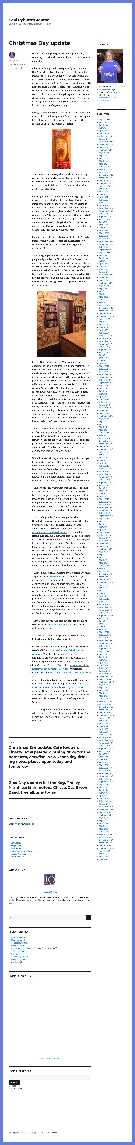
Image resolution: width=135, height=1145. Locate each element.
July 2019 (103, 355)
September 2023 (106, 216)
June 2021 (103, 291)
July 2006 (103, 787)
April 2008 (103, 729)
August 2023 (104, 219)
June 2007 (103, 757)
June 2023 (103, 225)
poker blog (29, 824)
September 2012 (106, 582)
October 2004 (105, 845)
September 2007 (106, 748)
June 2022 (103, 258)
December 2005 (106, 807)
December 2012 (105, 574)
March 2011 (104, 632)
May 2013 (103, 560)
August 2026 (104, 119)
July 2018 (103, 388)
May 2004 (103, 859)
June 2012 (103, 591)
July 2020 (103, 322)
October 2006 (105, 779)
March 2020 (104, 333)
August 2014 (104, 518)
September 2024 (106, 183)
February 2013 (105, 568)
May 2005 (103, 826)
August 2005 (104, 818)
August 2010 (104, 651)
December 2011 (105, 607)
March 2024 (104, 200)
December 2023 (106, 208)
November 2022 (106, 244)
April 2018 (103, 397)
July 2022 (103, 255)
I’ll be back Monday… (20, 951)
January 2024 (105, 205)
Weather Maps (55, 1058)
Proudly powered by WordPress (43, 1132)
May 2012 (103, 593)
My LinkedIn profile (107, 98)
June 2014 (103, 524)
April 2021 (103, 297)
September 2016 (106, 449)
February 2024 (105, 203)
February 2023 (105, 236)
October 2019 (104, 347)
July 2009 (103, 687)
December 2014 (105, 507)
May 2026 (103, 128)
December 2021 (106, 275)
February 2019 (105, 369)
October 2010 (104, 646)
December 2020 (106, 308)
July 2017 (102, 422)
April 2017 (103, 430)
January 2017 (104, 438)
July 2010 (103, 654)
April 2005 (103, 829)
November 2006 (106, 776)
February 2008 (105, 735)
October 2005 (105, 812)
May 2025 (103, 161)
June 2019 (103, 358)
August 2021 (104, 286)
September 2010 (106, 649)
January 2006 (105, 804)
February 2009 (105, 701)
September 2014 (106, 516)
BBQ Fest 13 (16, 848)
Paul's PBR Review (18, 854)
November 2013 (105, 543)
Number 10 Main (50, 892)
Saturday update (18, 937)
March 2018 (104, 399)
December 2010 (105, 640)
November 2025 (106, 144)
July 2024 (103, 189)
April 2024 (103, 197)
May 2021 (103, 294)
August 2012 (104, 585)
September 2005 (106, 815)
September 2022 (106, 250)
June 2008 (103, 724)
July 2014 (103, 521)
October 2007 (105, 746)
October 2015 (104, 480)
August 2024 (104, 186)
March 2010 (104, 665)
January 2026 (105, 139)
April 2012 (103, 596)
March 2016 (104, 466)
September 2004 (106, 848)
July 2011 (102, 621)
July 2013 (103, 555)
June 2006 (103, 790)
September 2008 (106, 715)
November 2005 (106, 809)
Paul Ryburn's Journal (29, 20)
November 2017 (105, 410)
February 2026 (105, 136)
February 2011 (105, 635)
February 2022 (105, 269)
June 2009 (103, 690)
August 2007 (104, 751)
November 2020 (106, 311)
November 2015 (105, 477)
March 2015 (104, 499)
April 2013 (103, 563)
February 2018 (105, 402)
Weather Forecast (44, 1058)
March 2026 (104, 133)
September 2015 (106, 482)
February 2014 (105, 535)
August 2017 (104, 419)
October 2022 (105, 247)
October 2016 (104, 446)
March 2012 (104, 599)
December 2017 (105, 408)
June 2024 (103, 192)
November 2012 (105, 577)
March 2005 (104, 832)
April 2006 (103, 796)
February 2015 (105, 502)
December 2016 (105, 441)
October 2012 (104, 579)
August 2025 (104, 153)
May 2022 (103, 261)
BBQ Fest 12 (16, 846)
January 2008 (105, 737)
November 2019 (105, 344)
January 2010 (104, 671)
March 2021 (104, 300)
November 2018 (105, 377)
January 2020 (105, 338)
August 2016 (104, 452)
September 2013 (106, 549)
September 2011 (106, 615)
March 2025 (104, 167)
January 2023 (105, 239)
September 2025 (106, 150)
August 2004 (104, 851)
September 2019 (106, 349)
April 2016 (103, 463)
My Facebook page (107, 89)
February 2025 (105, 169)
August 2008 (104, 718)
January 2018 (104, 405)
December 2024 (106, 175)
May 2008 (103, 726)
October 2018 (104, 380)
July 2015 (103, 488)
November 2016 (105, 444)
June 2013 (103, 557)
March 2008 (104, 732)
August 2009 (104, 685)
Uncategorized (15, 68)
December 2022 (106, 241)
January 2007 (105, 771)
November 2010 (105, 643)
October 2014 (104, 513)
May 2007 (103, 760)
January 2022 (105, 272)
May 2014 (103, 527)
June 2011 (103, 624)
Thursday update (18, 940)
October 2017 (104, 413)
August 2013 (104, 552)
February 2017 (105, 435)
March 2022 (104, 266)
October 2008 (105, 712)
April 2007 (103, 762)
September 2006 (106, 782)
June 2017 (103, 424)
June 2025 (103, 158)
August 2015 (104, 485)
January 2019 (104, 372)
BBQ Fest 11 (16, 843)
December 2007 (106, 740)
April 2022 (103, 264)
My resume (104, 100)
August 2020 (104, 319)
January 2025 (104, 172)
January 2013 (104, 571)
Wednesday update (19, 943)
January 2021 (104, 305)
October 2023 (105, 214)
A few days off (17, 954)
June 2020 (103, 325)
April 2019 (103, 363)
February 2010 (105, 668)
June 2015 (103, 491)
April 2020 (103, 330)
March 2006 (104, 798)
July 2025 (103, 156)
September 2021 (106, 283)
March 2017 (104, 433)
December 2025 (106, 142)
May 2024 (103, 194)
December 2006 (106, 773)
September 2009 (106, 682)
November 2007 (106, 743)
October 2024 (105, 180)
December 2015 (105, 474)
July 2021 (103, 289)
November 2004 (106, 843)
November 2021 (105, 277)
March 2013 (104, 566)
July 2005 (103, 820)
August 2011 (104, 618)
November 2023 (106, 211)
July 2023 (103, 222)
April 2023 (103, 230)
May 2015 (103, 494)
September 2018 (106, 383)
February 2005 (105, 834)
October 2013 (104, 546)
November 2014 (105, 510)
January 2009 (105, 704)
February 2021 (105, 302)
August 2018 (104, 385)
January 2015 (104, 505)
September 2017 (106, 416)
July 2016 (103, 455)
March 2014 (104, 532)
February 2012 (105, 602)
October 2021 (104, 280)
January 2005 (105, 837)
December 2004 (106, 840)
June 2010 (103, 657)
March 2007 (104, 765)
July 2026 (103, 122)
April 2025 (103, 164)
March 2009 (104, 699)
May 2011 (103, 627)
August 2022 (104, 252)
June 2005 (103, 823)
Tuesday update (18, 946)
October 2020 (105, 313)
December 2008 (106, 707)
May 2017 (103, 427)
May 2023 (103, 228)
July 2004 (103, 854)
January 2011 (104, 638)
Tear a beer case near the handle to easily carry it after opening (60, 687)
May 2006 (103, 793)
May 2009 (103, 693)
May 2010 (103, 660)
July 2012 (103, 588)
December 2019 (105, 341)
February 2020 (105, 336)
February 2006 (105, 801)
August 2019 (104, 352)
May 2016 (103, 460)
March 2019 (104, 366)
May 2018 (103, 394)
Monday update (18, 962)
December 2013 (105, 541)
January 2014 (104, 538)
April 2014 (103, 530)
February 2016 (105, 469)
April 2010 (103, 663)
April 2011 (103, 629)
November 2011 (105, 610)
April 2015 (103, 496)
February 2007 (105, 768)
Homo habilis (56, 576)
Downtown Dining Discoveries (24, 851)
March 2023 (104, 233)
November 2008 (106, 710)
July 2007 (103, 754)
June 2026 (103, 125)
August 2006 (104, 784)
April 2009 (103, 696)
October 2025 (104, 147)
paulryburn (13, 61)
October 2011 (104, 613)
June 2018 (103, 391)
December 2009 (106, 674)
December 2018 (105, 374)
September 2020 (106, 316)
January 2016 (104, 471)
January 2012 (104, 604)
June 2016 (103, 458)
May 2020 (103, 327)
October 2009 (105, 679)
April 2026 (103, 131)
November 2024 (106, 178)
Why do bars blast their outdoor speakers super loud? (34, 948)
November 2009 (106, 676)
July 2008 (103, 721)
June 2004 (103, 857)
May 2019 (103, 361)
